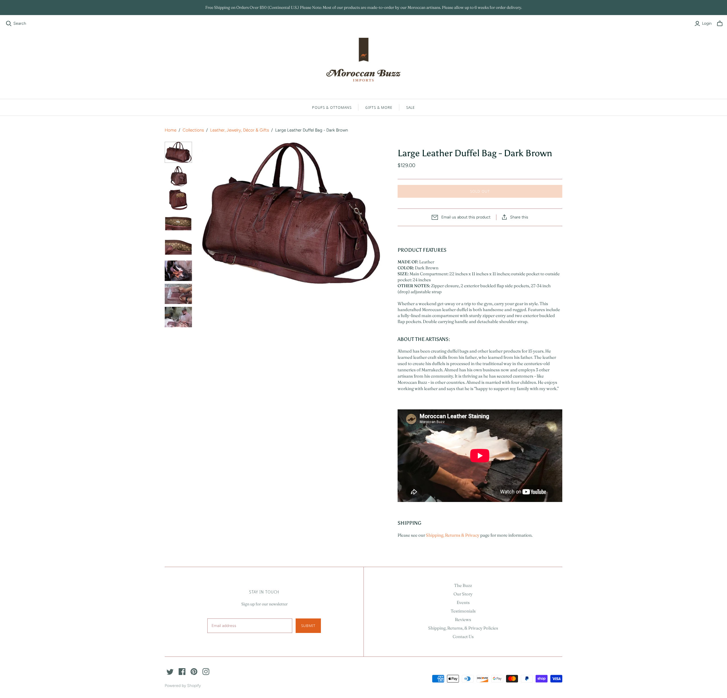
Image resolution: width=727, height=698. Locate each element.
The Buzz (463, 585)
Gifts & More (378, 107)
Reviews (463, 619)
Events (463, 602)
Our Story (463, 594)
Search (19, 23)
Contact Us (463, 636)
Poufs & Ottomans (332, 107)
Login (707, 23)
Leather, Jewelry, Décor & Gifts (239, 130)
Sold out (480, 191)
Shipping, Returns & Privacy (452, 535)
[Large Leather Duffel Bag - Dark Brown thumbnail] (178, 152)
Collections (193, 130)
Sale (410, 107)
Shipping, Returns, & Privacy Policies (463, 628)
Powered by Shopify (183, 685)
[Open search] (9, 23)
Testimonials (463, 611)
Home (170, 130)
